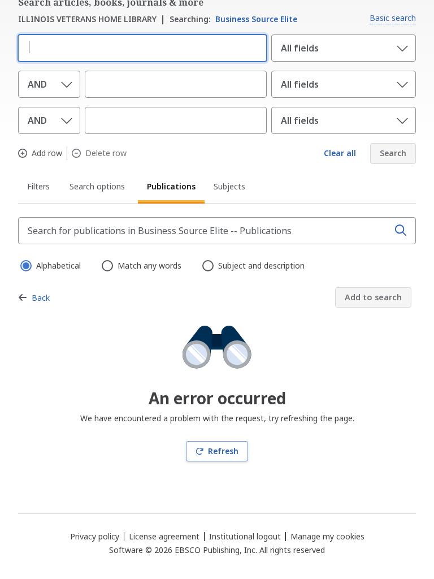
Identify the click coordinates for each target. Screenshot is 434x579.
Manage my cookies (327, 536)
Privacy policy (94, 536)
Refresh (223, 451)
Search (393, 153)
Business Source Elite (233, 19)
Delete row (106, 153)
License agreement (164, 536)
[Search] (400, 231)
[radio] (24, 264)
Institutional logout (245, 536)
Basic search (393, 17)
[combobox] (140, 47)
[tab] (39, 188)
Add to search (373, 297)
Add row (47, 153)
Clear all (340, 153)
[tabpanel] (217, 340)
